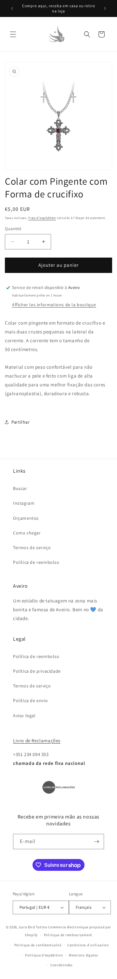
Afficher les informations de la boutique (54, 305)
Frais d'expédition (42, 218)
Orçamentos (26, 518)
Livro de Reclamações (36, 740)
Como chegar (27, 533)
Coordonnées (61, 965)
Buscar (20, 488)
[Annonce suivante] (105, 8)
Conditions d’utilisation (88, 945)
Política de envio (30, 700)
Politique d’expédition (44, 955)
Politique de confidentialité (37, 945)
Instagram (23, 503)
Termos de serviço (32, 547)
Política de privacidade (37, 671)
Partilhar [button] (20, 422)
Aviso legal (24, 715)
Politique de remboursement (68, 935)
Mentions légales (83, 955)
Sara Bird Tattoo (33, 927)
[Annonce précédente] (12, 8)
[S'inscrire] (96, 841)
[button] (13, 34)
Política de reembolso (36, 562)
